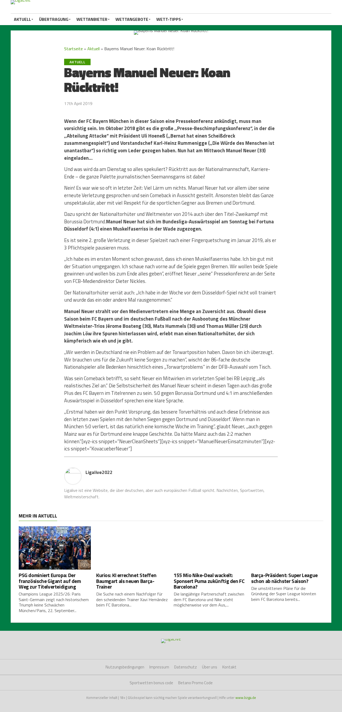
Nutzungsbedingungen (125, 667)
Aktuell (22, 19)
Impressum (159, 667)
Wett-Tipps (168, 19)
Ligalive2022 (99, 472)
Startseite (73, 48)
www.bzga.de (245, 697)
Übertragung (53, 19)
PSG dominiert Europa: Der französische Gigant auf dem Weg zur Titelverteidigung (50, 580)
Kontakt (229, 667)
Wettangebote (131, 19)
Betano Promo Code (195, 683)
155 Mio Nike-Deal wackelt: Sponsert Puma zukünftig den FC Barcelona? (209, 580)
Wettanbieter (91, 19)
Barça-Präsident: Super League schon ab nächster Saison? (284, 578)
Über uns (209, 667)
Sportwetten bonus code (151, 683)
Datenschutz (185, 667)
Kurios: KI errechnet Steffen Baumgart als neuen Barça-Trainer (126, 580)
